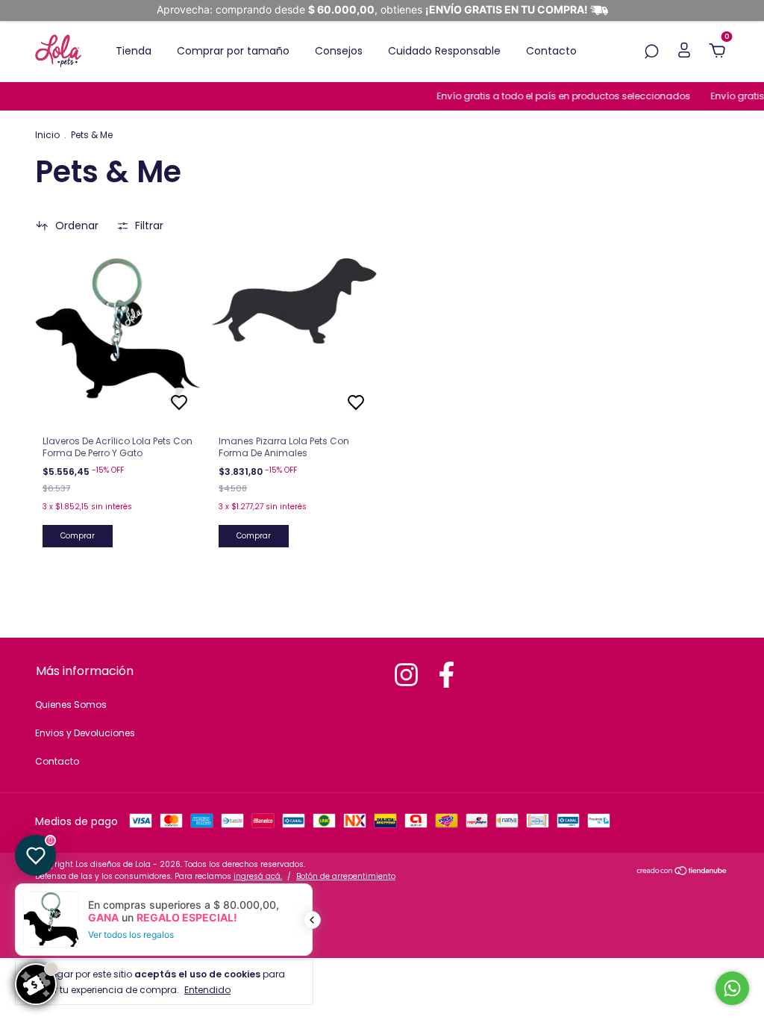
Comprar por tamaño (233, 50)
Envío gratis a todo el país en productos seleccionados (557, 96)
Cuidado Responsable (444, 50)
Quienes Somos (71, 704)
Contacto (551, 50)
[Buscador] (651, 52)
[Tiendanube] (682, 872)
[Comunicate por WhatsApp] (732, 988)
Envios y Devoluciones (85, 733)
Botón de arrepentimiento (345, 876)
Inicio (47, 134)
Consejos (339, 50)
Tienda (133, 50)
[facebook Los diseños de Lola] (446, 675)
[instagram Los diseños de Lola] (406, 675)
